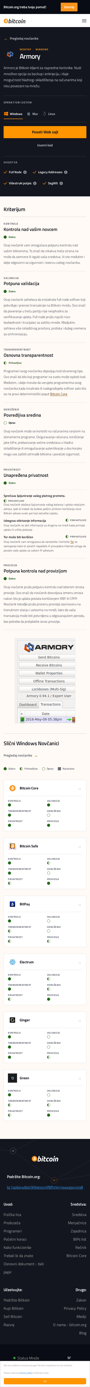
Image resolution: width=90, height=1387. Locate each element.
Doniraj (69, 6)
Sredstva (79, 1214)
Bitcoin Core (58, 393)
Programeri (13, 1231)
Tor (72, 541)
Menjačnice (77, 1223)
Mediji (81, 1316)
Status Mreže (28, 1358)
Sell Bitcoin (13, 1316)
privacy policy (25, 1373)
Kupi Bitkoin (14, 1308)
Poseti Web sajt (45, 133)
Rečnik (80, 1247)
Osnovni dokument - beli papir (24, 1268)
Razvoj (9, 1325)
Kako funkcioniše (17, 1247)
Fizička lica (12, 1214)
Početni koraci (15, 1239)
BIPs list (79, 1239)
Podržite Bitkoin (17, 1300)
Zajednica (78, 1231)
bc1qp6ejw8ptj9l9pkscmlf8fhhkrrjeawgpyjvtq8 (45, 1187)
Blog (82, 1333)
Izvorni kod (46, 146)
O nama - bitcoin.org (69, 1325)
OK (45, 1381)
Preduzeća (12, 1223)
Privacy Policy (75, 1308)
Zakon (81, 1300)
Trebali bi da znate (18, 1255)
